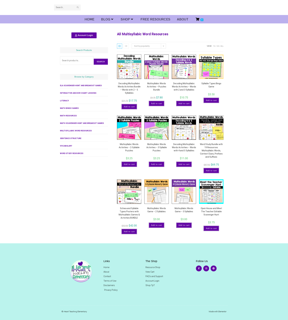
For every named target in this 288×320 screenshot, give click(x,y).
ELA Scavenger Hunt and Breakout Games (81, 86)
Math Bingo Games (69, 108)
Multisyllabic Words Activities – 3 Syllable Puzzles (156, 147)
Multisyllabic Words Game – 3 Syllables (184, 210)
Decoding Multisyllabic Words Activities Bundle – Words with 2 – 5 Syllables (129, 88)
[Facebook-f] (199, 268)
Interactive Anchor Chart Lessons (78, 93)
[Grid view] (119, 46)
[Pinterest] (213, 268)
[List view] (126, 46)
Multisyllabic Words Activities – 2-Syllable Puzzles (129, 147)
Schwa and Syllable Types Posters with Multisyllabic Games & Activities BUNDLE (129, 213)
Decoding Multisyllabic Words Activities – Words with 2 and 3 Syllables (184, 86)
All (222, 46)
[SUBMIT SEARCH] (78, 8)
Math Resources (68, 116)
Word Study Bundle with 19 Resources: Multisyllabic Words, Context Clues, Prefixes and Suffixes (211, 150)
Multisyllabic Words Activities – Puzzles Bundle (156, 86)
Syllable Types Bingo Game (211, 85)
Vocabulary (66, 146)
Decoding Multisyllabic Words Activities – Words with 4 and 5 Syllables (184, 147)
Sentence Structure (70, 138)
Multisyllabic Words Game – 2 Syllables (156, 210)
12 (214, 46)
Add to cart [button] (129, 107)
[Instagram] (206, 268)
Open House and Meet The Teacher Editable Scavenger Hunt (211, 211)
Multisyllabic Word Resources (76, 131)
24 (218, 46)
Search (101, 62)
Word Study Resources (71, 153)
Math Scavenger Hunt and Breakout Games (82, 123)
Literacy (64, 101)
